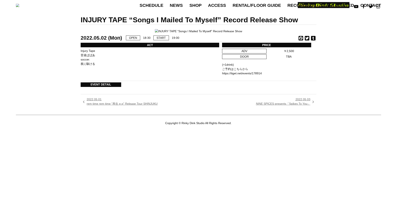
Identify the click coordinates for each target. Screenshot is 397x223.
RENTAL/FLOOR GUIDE (257, 5)
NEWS (176, 5)
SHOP (195, 5)
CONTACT (370, 5)
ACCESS (217, 5)
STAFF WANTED (337, 5)
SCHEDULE (151, 5)
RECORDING (300, 5)
